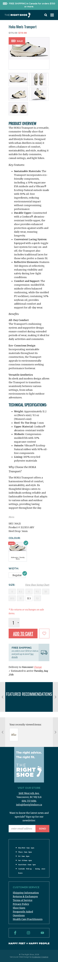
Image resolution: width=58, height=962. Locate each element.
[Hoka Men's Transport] (14, 734)
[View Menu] (52, 15)
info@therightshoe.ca (29, 804)
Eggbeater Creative (40, 957)
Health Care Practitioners (27, 919)
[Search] (45, 15)
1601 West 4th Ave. (29, 793)
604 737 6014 (29, 800)
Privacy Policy (21, 904)
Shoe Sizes (19, 907)
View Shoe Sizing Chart (37, 584)
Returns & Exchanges (25, 896)
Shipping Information (26, 892)
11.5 (29, 598)
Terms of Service (22, 900)
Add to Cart (23, 633)
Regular (17, 575)
